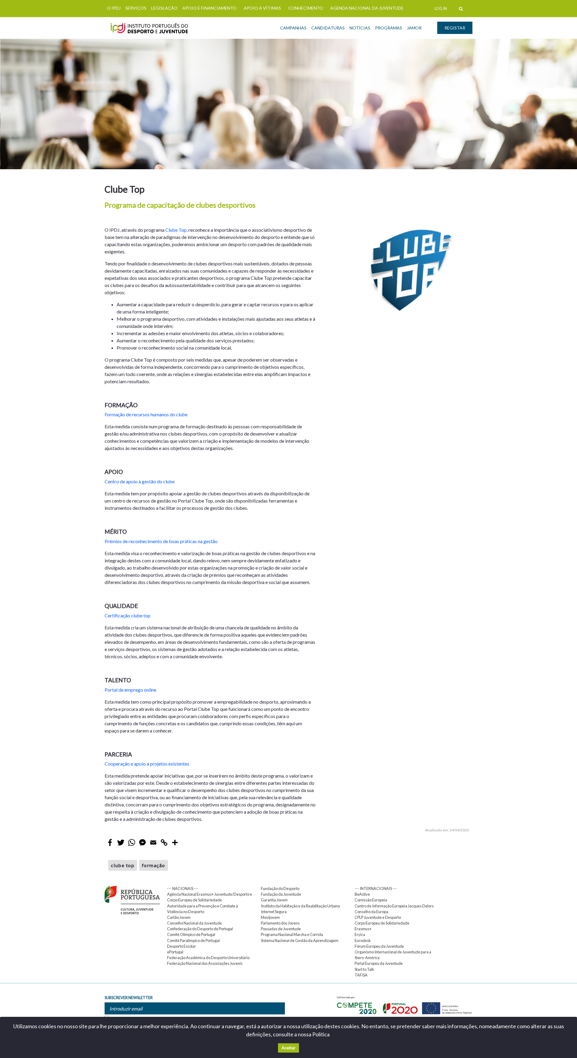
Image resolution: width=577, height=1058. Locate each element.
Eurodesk (363, 940)
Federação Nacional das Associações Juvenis (205, 963)
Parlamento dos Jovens (280, 923)
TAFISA (361, 975)
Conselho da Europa (371, 911)
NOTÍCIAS (360, 27)
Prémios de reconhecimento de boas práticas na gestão (161, 541)
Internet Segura (274, 911)
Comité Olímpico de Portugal (191, 934)
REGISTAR (454, 27)
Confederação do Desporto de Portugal (200, 928)
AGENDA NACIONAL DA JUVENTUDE (367, 8)
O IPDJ (114, 8)
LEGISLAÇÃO (164, 8)
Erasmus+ (363, 928)
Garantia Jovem (274, 899)
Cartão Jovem (179, 917)
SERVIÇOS (135, 8)
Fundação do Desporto (280, 888)
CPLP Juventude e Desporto (378, 917)
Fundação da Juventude (281, 894)
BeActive (362, 894)
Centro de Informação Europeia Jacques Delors (394, 906)
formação (153, 865)
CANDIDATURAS (328, 27)
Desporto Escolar (181, 946)
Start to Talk (364, 969)
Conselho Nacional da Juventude (194, 923)
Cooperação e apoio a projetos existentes (147, 763)
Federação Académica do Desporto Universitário (208, 957)
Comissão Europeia (371, 899)
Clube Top (176, 230)
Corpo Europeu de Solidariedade (382, 923)
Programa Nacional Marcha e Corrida (292, 934)
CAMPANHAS (293, 27)
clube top (122, 865)
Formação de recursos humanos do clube (146, 414)
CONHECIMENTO (305, 8)
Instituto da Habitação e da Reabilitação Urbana (300, 906)
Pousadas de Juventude (281, 928)
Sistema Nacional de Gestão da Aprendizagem (299, 940)
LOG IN (441, 8)
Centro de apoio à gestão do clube (140, 481)
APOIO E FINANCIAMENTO (209, 8)
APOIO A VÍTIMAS (262, 8)
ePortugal (175, 951)
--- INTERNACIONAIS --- (376, 888)
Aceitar (288, 1047)
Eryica (360, 934)
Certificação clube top (128, 615)
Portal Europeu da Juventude (379, 963)
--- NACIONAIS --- (182, 888)
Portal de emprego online (130, 690)
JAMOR (414, 27)
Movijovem (270, 917)
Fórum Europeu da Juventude (379, 946)
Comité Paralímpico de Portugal (193, 940)
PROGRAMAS (388, 27)
